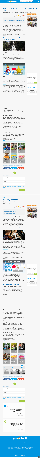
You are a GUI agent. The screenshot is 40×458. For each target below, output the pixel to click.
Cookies (15, 440)
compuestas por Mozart (8, 291)
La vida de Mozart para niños (21, 150)
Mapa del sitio (25, 442)
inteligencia (10, 256)
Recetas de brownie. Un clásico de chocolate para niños (6, 160)
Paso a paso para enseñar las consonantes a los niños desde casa (35, 18)
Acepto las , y (31, 86)
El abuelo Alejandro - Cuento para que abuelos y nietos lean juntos (29, 18)
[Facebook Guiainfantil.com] (27, 92)
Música (9, 136)
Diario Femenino (27, 453)
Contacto (13, 442)
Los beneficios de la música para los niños (13, 350)
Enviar (22, 189)
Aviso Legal (30, 440)
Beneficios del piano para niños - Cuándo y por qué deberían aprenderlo (21, 349)
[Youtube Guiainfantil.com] (36, 92)
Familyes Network (13, 453)
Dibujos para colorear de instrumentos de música (12, 367)
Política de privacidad (22, 440)
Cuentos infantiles (10, 165)
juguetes (10, 332)
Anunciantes (19, 442)
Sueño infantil (21, 156)
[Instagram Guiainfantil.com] (32, 92)
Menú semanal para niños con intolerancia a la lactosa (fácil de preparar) (29, 23)
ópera (9, 111)
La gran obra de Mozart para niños (13, 150)
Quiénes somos (9, 440)
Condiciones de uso (18, 186)
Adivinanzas (5, 165)
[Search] (32, 1)
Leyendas (20, 165)
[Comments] (23, 15)
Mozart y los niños (6, 151)
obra (22, 118)
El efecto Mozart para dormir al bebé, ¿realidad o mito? (21, 160)
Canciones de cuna (13, 155)
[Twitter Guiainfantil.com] (34, 92)
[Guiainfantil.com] (12, 1)
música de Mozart (6, 218)
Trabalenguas (16, 165)
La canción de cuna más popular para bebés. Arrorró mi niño (21, 360)
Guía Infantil (20, 453)
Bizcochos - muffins (5, 157)
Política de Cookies (29, 87)
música (4, 84)
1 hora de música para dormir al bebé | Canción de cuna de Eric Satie (13, 160)
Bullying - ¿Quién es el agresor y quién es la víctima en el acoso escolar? (34, 23)
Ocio (4, 6)
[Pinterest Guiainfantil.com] (29, 92)
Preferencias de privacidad (11, 186)
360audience (23, 455)
